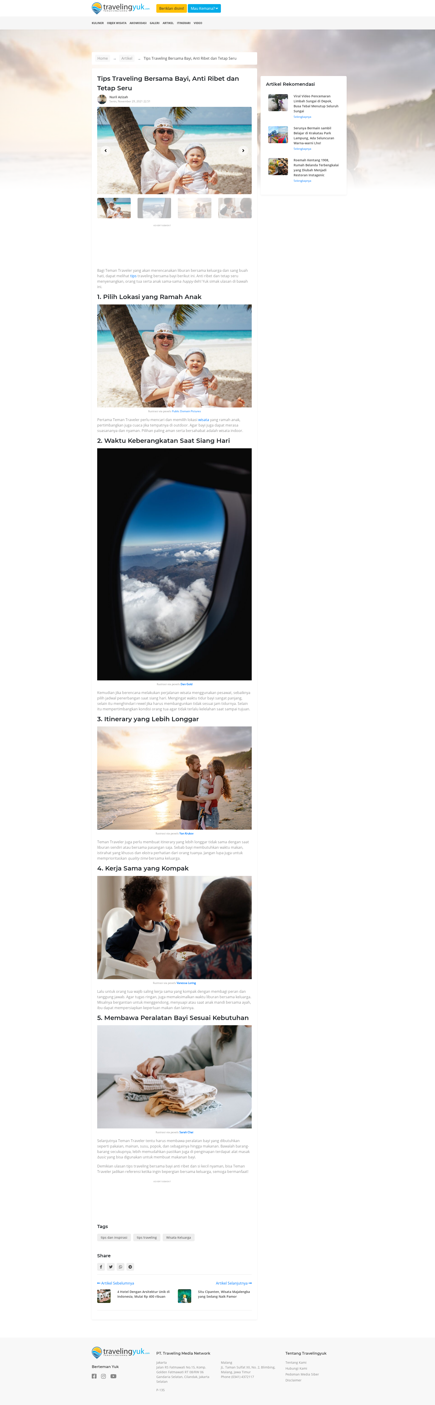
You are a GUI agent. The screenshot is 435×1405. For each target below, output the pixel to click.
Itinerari (184, 23)
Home (102, 58)
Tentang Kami (296, 1362)
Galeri (155, 23)
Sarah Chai (186, 1132)
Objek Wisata (116, 23)
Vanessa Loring (186, 983)
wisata (203, 419)
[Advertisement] (179, 247)
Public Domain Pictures (186, 411)
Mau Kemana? (203, 8)
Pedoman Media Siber (302, 1374)
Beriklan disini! (171, 8)
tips (133, 275)
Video (198, 23)
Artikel (168, 23)
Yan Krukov (186, 833)
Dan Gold (186, 684)
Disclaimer (293, 1380)
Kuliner (98, 23)
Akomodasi (138, 23)
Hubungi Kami (296, 1368)
